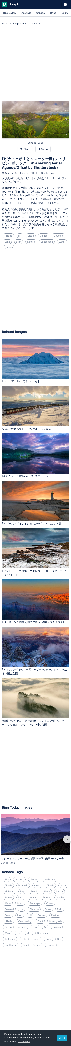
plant (40, 921)
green (8, 915)
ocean (49, 903)
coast (20, 903)
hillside (8, 235)
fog (19, 933)
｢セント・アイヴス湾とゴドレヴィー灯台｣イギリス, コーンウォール (34, 572)
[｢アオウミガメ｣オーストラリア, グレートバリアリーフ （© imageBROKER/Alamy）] (66, 119)
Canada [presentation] (40, 12)
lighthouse (11, 945)
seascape (34, 903)
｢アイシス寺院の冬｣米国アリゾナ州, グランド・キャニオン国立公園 (34, 671)
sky (7, 879)
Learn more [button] (24, 1041)
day (22, 891)
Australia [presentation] (26, 12)
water (62, 241)
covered (9, 909)
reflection (10, 939)
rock (48, 939)
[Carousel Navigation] (35, 841)
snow (63, 885)
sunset (8, 897)
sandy (59, 891)
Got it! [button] (62, 1038)
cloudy (50, 885)
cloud (31, 235)
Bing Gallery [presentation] (9, 12)
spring (8, 927)
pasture (55, 915)
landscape (47, 241)
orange (51, 945)
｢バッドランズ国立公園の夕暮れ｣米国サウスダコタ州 (33, 622)
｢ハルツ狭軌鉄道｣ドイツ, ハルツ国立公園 (26, 428)
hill (19, 235)
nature (31, 241)
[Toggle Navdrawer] (65, 4)
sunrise (60, 897)
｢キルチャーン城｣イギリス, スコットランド (28, 476)
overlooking (24, 921)
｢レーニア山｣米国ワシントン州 (20, 381)
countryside (55, 921)
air (45, 927)
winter (33, 897)
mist (29, 933)
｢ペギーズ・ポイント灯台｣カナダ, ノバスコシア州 (32, 523)
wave (8, 933)
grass (48, 909)
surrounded (43, 933)
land (21, 897)
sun (25, 945)
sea (59, 939)
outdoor (9, 247)
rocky (36, 939)
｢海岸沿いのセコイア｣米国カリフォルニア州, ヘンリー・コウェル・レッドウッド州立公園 (33, 722)
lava (35, 927)
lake (7, 241)
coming (57, 927)
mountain (58, 235)
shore (47, 891)
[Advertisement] (35, 63)
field (59, 909)
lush (18, 241)
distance (34, 909)
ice (21, 909)
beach (34, 891)
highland (9, 891)
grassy (41, 915)
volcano (22, 927)
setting (37, 945)
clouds (43, 235)
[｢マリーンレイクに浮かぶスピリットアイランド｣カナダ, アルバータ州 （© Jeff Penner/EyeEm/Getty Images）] (5, 119)
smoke (46, 897)
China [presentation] (53, 12)
